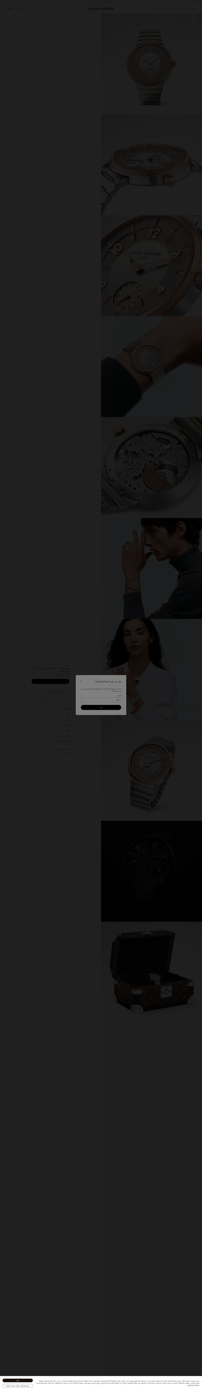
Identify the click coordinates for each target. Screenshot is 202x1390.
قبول (17, 1380)
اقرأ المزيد (190, 1385)
